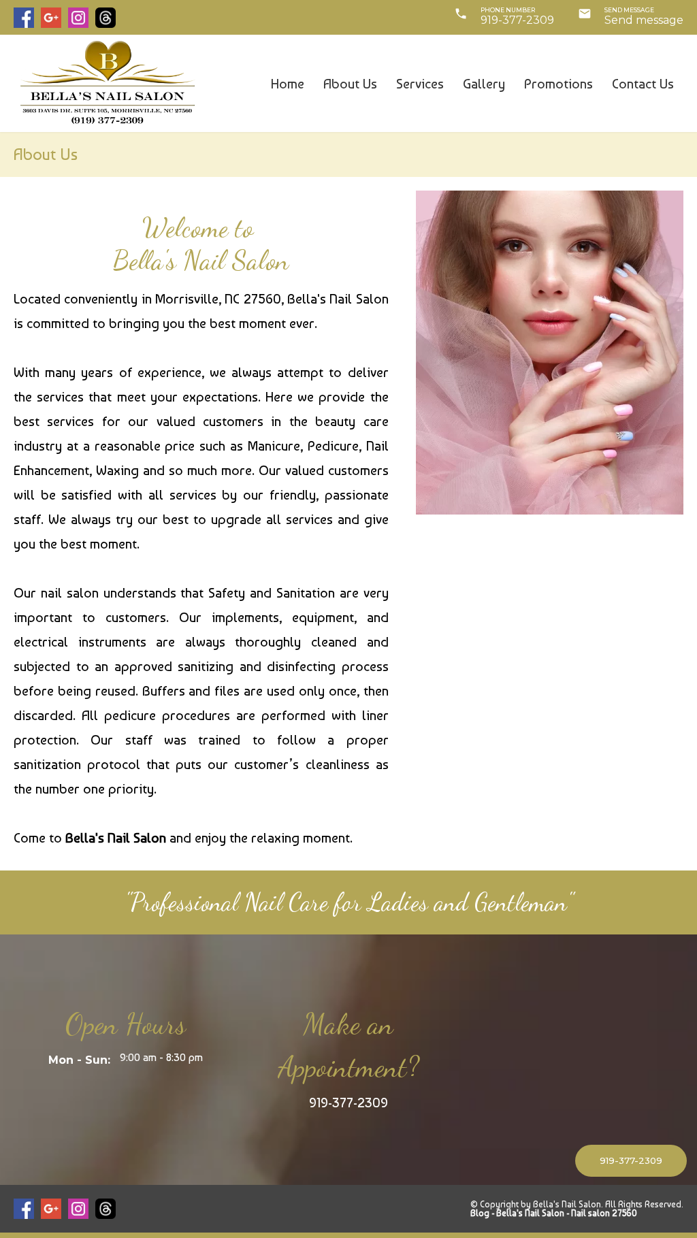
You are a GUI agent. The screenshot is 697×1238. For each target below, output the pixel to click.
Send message (643, 20)
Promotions (558, 84)
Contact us (643, 84)
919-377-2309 (517, 20)
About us (350, 84)
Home (287, 84)
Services (420, 84)
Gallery (484, 84)
